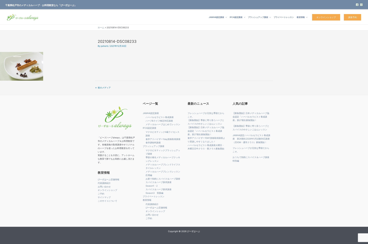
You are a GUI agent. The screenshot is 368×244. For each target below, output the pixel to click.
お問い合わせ (104, 186)
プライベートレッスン (284, 17)
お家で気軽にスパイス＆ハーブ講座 (163, 178)
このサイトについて (107, 201)
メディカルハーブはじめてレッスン (163, 124)
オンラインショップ (326, 17)
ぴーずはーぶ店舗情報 (108, 179)
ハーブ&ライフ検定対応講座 (159, 120)
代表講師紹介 (104, 183)
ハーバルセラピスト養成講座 (160, 117)
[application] (225, 17)
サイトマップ (104, 197)
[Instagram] (361, 4)
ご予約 (101, 193)
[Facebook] (357, 4)
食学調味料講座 (153, 142)
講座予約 (352, 17)
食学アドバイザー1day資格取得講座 (163, 139)
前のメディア (103, 87)
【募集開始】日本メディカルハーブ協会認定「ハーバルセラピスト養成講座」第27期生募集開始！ (206, 131)
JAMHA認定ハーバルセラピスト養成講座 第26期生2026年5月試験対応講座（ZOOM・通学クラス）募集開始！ (251, 139)
